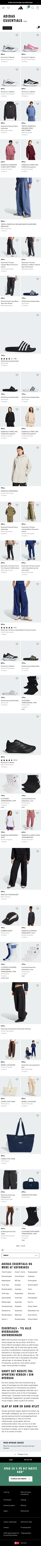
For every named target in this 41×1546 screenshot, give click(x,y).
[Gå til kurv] (37, 7)
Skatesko (31, 1276)
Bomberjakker (7, 1289)
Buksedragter (7, 1276)
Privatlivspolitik (26, 1527)
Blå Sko (17, 1281)
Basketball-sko (33, 1311)
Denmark (24, 1543)
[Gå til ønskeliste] (8, 7)
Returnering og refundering (26, 1493)
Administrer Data (26, 1522)
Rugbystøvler (33, 1272)
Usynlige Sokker (18, 1289)
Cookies (6, 1527)
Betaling (23, 1505)
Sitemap (23, 1500)
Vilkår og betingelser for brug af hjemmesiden (11, 1534)
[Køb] (20, 8)
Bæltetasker (6, 1281)
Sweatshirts (6, 1311)
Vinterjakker (32, 1281)
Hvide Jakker (32, 1306)
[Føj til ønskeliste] (17, 35)
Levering (6, 1492)
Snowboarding (7, 1306)
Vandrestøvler (33, 1285)
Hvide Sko (18, 1298)
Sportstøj (18, 1302)
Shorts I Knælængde (6, 1319)
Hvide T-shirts (20, 1272)
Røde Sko (18, 1315)
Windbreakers (7, 1315)
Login (11, 1460)
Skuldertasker (20, 1319)
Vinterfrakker (7, 1272)
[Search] (32, 7)
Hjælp (6, 1511)
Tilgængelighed (26, 1533)
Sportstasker (6, 1298)
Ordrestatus (7, 1500)
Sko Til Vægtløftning (32, 1302)
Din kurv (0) (28, 1460)
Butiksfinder (25, 1511)
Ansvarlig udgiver (9, 1505)
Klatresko (31, 1293)
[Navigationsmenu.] (3, 7)
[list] (17, 28)
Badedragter (6, 1302)
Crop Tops (5, 1285)
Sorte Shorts (32, 1315)
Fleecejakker (32, 1298)
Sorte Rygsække (32, 1289)
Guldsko (18, 1285)
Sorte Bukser (20, 1276)
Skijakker (18, 1306)
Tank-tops (5, 1293)
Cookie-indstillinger (10, 1522)
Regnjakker (19, 1293)
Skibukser (18, 1311)
